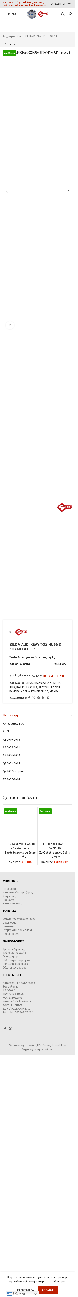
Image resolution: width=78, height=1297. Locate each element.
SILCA (53, 36)
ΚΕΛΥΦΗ (44, 687)
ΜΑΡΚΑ (54, 691)
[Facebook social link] (29, 697)
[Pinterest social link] (38, 697)
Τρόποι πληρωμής (14, 1198)
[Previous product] (5, 44)
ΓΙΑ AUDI (39, 682)
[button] (6, 191)
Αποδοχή (48, 1290)
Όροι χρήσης (11, 1206)
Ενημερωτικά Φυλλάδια (17, 1179)
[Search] (63, 14)
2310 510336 (16, 1243)
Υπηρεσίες (9, 1145)
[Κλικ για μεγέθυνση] (10, 325)
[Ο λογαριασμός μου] (70, 14)
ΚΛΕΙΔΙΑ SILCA (39, 691)
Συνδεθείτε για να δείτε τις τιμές (32, 657)
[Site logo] (37, 13)
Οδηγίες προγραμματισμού (19, 1168)
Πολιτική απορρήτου (15, 1213)
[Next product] (14, 44)
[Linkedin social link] (43, 697)
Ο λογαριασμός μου (15, 1217)
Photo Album (11, 1183)
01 (10, 631)
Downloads (9, 1172)
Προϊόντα (8, 1149)
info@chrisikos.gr (21, 1250)
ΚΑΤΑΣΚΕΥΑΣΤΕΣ (35, 36)
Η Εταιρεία (9, 1138)
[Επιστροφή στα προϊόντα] (9, 44)
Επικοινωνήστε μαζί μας (18, 1142)
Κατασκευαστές (12, 1153)
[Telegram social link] (48, 697)
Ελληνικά (18, 1293)
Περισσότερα (25, 1290)
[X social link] (33, 697)
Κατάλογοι (9, 1175)
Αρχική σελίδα (12, 36)
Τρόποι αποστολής (14, 1202)
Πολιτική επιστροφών (16, 1209)
